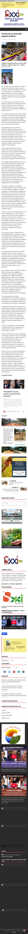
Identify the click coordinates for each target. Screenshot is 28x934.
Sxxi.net (14, 39)
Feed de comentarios (7, 715)
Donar (4, 633)
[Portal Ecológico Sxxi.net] (14, 7)
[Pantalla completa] (24, 627)
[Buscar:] (14, 503)
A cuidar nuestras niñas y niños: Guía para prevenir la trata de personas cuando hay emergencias (12, 687)
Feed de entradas (6, 713)
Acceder (4, 710)
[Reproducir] (3, 627)
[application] (14, 622)
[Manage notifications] (24, 930)
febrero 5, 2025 (6, 39)
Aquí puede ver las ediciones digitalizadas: (12, 584)
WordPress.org (5, 718)
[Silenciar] (22, 627)
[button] (26, 29)
